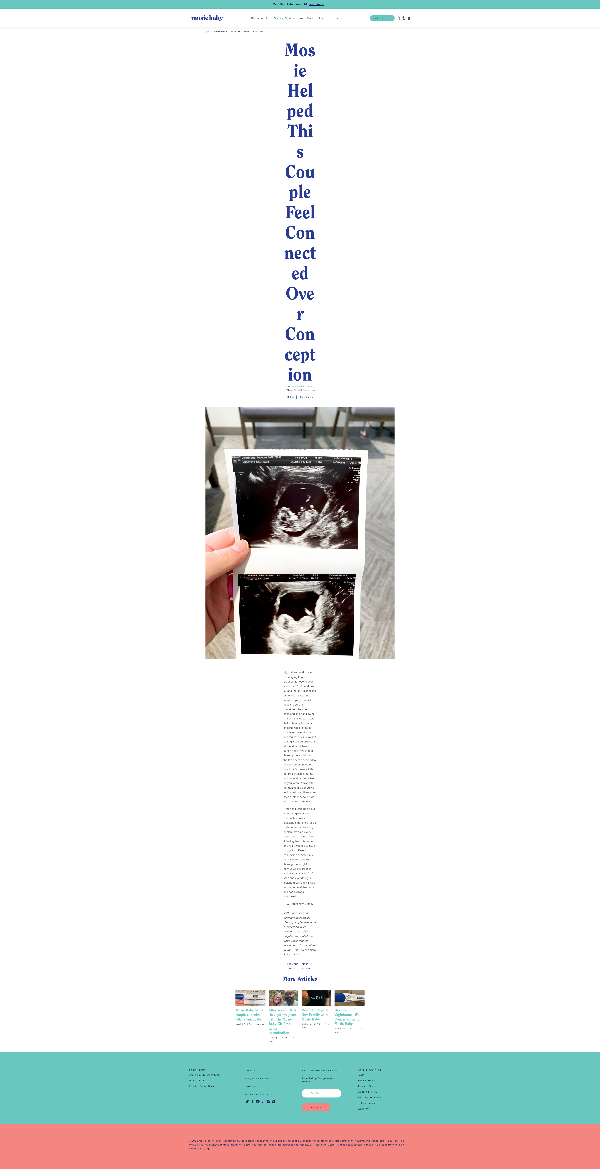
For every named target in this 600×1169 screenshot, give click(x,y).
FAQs (361, 1075)
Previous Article (292, 966)
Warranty (363, 1108)
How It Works (306, 18)
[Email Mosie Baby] (274, 1102)
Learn (322, 18)
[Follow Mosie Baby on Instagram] (268, 1102)
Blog (207, 31)
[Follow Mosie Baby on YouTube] (258, 1102)
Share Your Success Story (205, 1075)
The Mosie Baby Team (301, 386)
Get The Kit (382, 18)
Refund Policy (366, 1103)
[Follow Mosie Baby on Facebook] (252, 1102)
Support (340, 18)
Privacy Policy (366, 1080)
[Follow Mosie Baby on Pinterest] (263, 1102)
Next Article (306, 966)
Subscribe (316, 1107)
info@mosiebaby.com (257, 1078)
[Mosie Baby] (207, 18)
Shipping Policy (367, 1091)
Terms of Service (368, 1086)
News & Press (197, 1080)
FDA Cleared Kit (260, 18)
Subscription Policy (370, 1097)
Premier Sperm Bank (201, 1086)
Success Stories (284, 18)
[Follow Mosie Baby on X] (247, 1102)
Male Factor (306, 397)
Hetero (291, 397)
